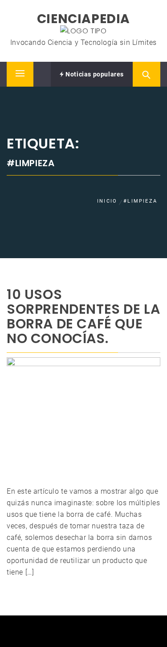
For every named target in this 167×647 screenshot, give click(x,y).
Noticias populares (94, 74)
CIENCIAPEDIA (83, 19)
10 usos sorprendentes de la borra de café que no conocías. (83, 316)
